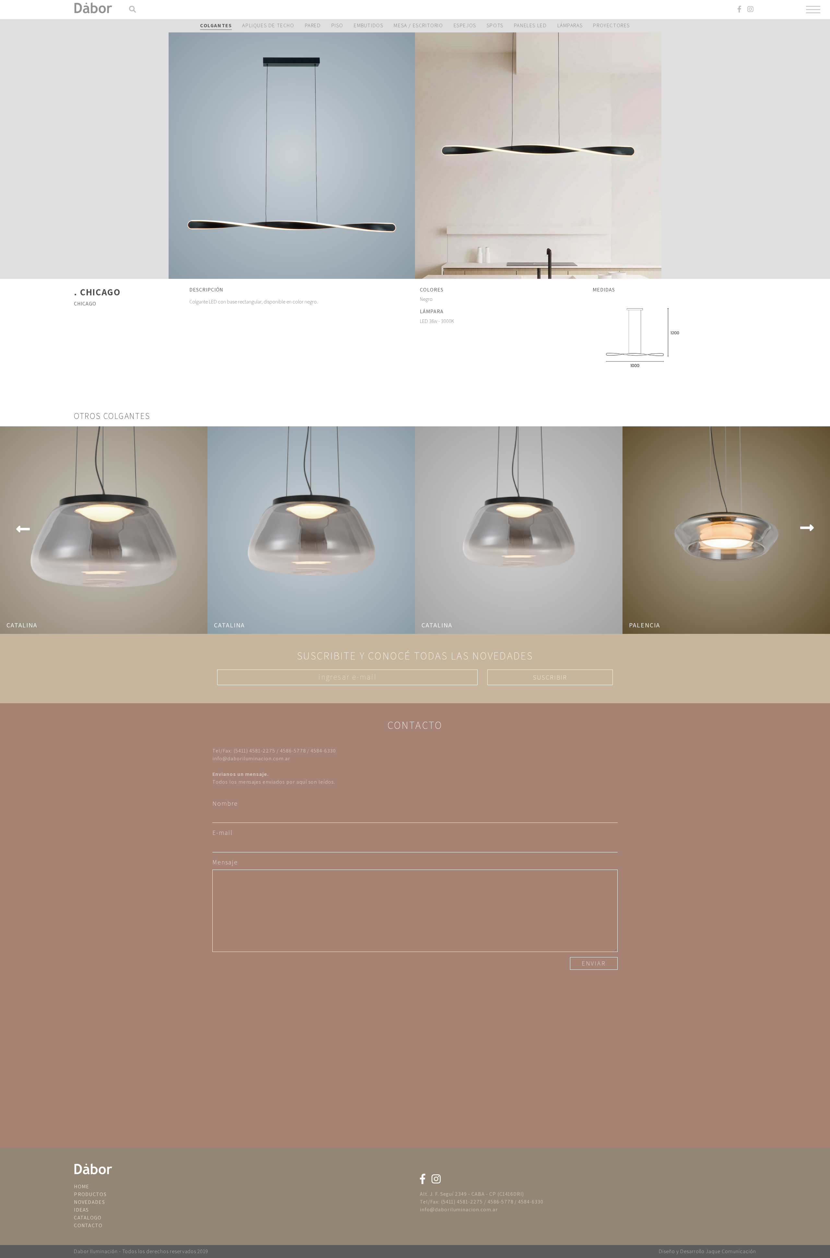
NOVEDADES (89, 1202)
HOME (81, 1186)
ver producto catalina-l (104, 530)
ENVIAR (594, 963)
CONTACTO (88, 1225)
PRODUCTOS (90, 1194)
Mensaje (225, 862)
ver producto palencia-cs (726, 530)
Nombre (225, 803)
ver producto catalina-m (311, 530)
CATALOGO (87, 1217)
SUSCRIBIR (550, 677)
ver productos (292, 155)
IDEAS (81, 1209)
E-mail (222, 832)
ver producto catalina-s (518, 530)
